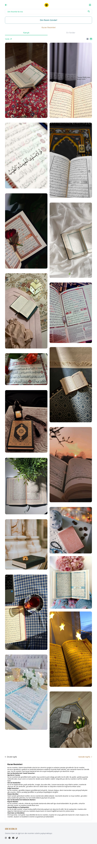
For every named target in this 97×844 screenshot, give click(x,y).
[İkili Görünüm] (91, 39)
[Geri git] (6, 5)
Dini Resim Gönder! (48, 20)
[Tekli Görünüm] (87, 39)
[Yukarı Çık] (92, 838)
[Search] (89, 11)
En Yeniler (70, 32)
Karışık (26, 32)
